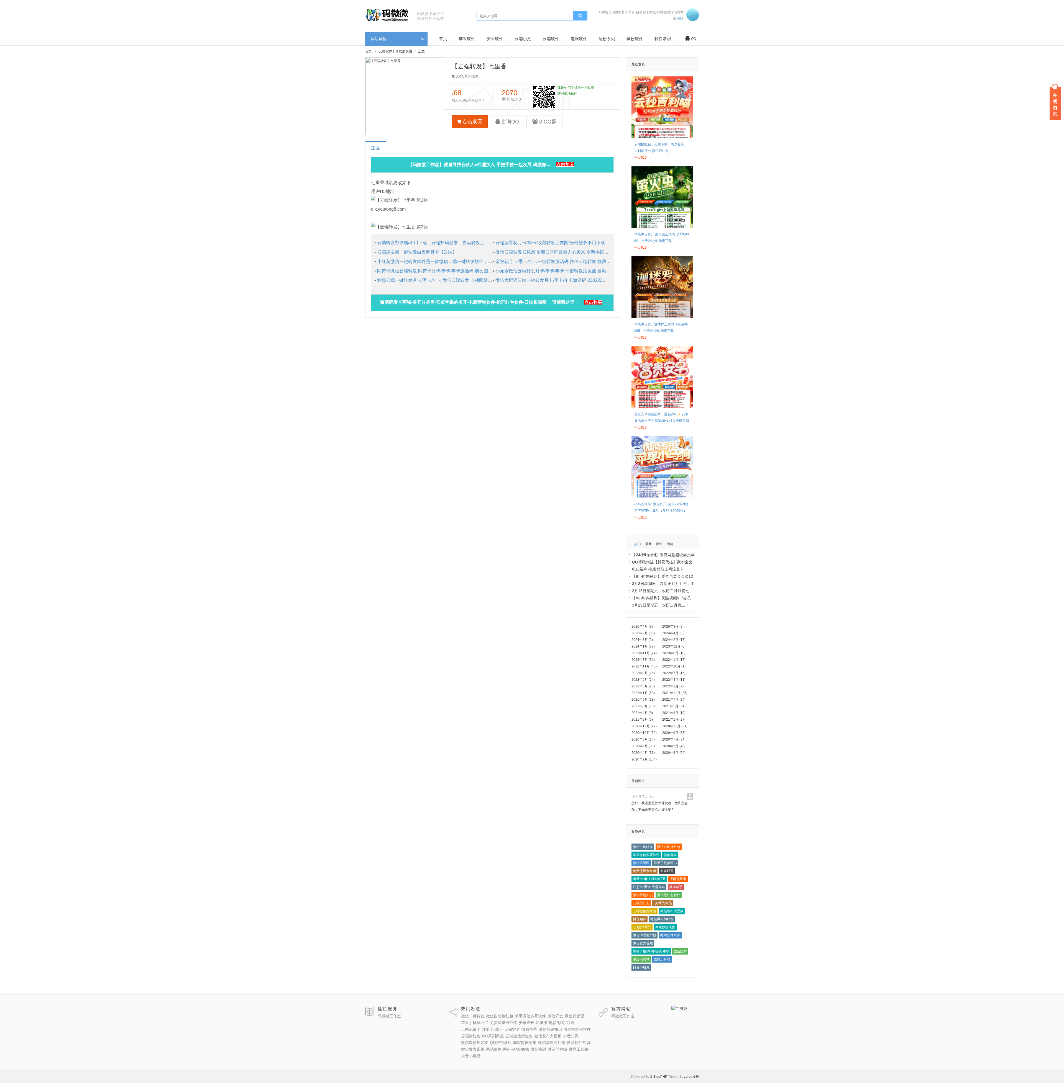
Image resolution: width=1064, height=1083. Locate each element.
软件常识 (662, 38)
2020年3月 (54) (674, 753)
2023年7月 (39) (643, 660)
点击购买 (472, 121)
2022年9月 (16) (643, 673)
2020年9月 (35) (674, 733)
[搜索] (580, 16)
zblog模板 (691, 1077)
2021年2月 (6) (642, 719)
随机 (670, 544)
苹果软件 (467, 38)
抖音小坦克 (641, 967)
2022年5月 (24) (643, 680)
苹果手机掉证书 (665, 863)
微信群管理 (641, 863)
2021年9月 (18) (643, 700)
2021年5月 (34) (674, 706)
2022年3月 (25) (643, 686)
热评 (659, 544)
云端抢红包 (641, 903)
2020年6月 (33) (643, 746)
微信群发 (670, 855)
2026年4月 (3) (642, 626)
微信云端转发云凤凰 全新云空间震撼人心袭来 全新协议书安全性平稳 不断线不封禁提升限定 (585, 252)
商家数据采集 (665, 927)
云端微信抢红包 (644, 911)
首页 (443, 38)
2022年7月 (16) (674, 673)
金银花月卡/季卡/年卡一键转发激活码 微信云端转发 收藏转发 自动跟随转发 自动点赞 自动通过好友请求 (596, 261)
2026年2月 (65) (643, 633)
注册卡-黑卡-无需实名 (649, 887)
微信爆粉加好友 (662, 919)
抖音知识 (639, 919)
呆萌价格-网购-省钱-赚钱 (651, 951)
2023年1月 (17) (674, 660)
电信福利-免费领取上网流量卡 (658, 569)
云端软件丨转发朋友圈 (395, 51)
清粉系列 (606, 38)
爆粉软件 (634, 38)
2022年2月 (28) (674, 686)
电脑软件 (579, 38)
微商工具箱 (662, 959)
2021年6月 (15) (643, 706)
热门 (637, 544)
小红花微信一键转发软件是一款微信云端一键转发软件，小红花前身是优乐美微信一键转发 (465, 261)
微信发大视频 (643, 943)
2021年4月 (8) (642, 713)
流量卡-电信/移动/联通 (649, 879)
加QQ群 (547, 121)
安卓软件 (495, 38)
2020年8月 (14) (643, 739)
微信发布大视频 (672, 911)
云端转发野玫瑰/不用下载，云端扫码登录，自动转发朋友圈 (435, 242)
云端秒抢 (523, 38)
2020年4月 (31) (643, 753)
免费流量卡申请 (644, 871)
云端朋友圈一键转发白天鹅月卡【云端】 (417, 252)
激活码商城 (641, 959)
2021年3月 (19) (674, 713)
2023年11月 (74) (644, 653)
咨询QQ (510, 121)
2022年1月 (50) (643, 693)
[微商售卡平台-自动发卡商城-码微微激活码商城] (387, 21)
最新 (648, 544)
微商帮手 (675, 887)
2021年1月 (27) (674, 719)
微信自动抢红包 (668, 847)
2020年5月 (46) (674, 746)
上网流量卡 (678, 879)
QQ (693, 39)
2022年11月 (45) (644, 666)
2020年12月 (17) (644, 726)
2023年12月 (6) (674, 646)
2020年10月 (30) (644, 733)
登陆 (680, 19)
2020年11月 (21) (674, 726)
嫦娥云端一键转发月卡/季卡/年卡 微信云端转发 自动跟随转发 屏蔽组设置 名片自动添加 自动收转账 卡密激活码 (485, 280)
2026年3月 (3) (673, 626)
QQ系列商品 (663, 903)
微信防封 (680, 951)
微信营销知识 (643, 895)
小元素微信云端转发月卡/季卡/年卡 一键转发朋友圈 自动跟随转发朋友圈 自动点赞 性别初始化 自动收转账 (599, 271)
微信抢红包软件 (668, 895)
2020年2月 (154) (644, 759)
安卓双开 (667, 871)
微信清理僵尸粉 (644, 935)
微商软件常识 (670, 935)
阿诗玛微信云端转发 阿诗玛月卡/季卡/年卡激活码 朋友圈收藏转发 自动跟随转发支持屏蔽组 (466, 271)
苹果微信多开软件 (646, 855)
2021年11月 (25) (674, 693)
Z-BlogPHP (658, 1077)
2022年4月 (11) (674, 680)
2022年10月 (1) (674, 666)
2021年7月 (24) (674, 700)
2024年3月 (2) (642, 640)
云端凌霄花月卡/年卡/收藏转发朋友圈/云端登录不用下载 (550, 242)
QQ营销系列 (642, 927)
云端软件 (551, 38)
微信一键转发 (643, 847)
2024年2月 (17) (674, 640)
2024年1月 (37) (643, 646)
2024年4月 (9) (673, 633)
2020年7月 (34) (674, 739)
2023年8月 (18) (674, 653)
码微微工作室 (389, 1016)
